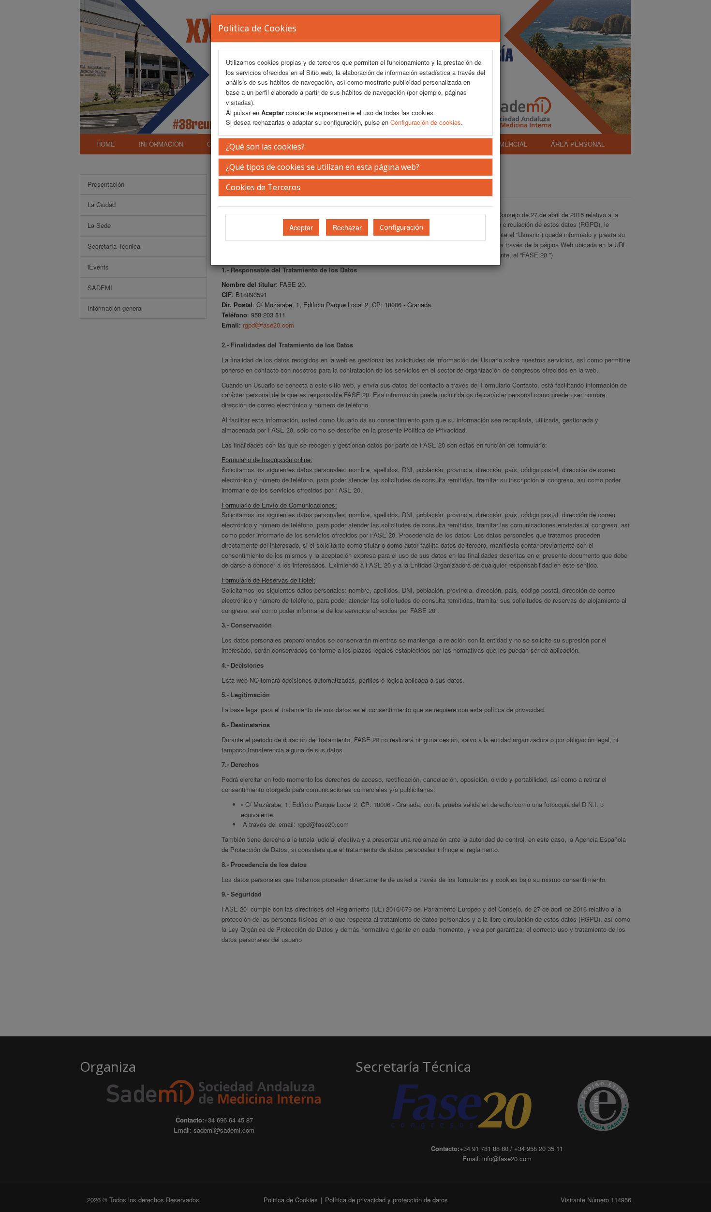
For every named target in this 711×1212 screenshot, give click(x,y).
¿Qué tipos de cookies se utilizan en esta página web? (322, 167)
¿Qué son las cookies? (265, 146)
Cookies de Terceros (263, 187)
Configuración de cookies (425, 122)
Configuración (401, 227)
